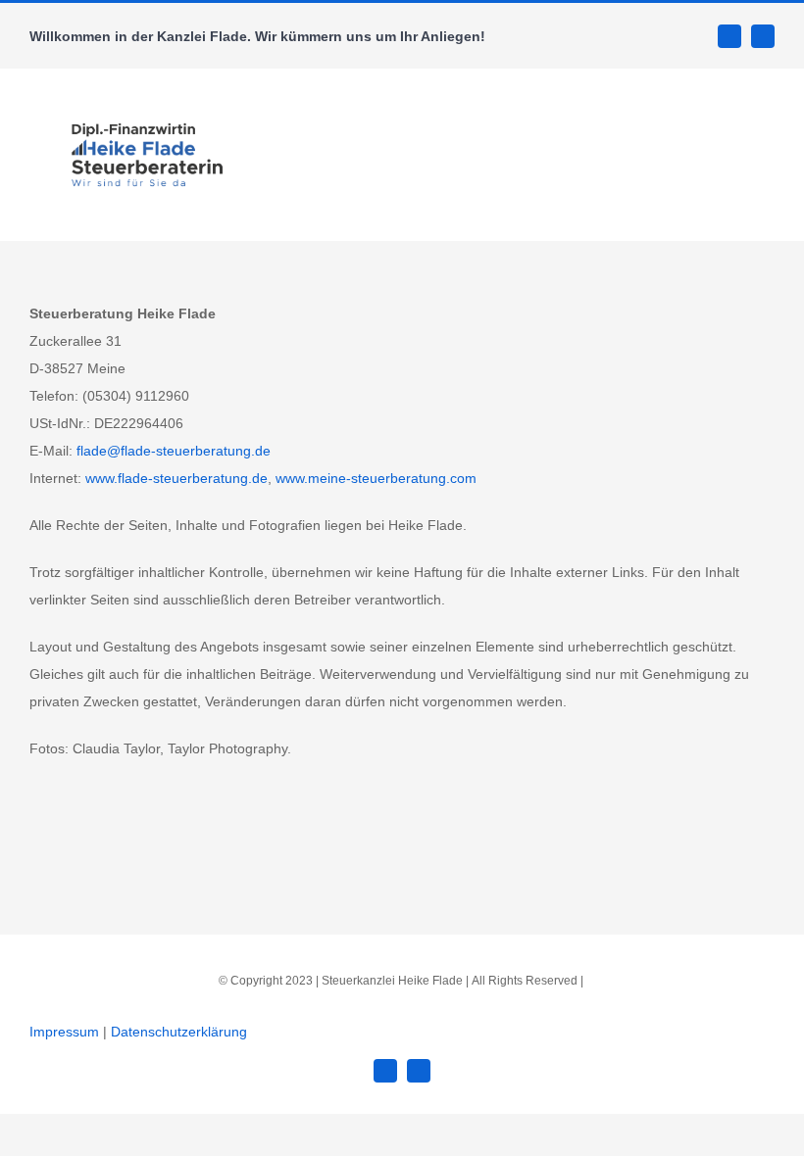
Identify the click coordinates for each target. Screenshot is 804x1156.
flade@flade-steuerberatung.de (173, 450)
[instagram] (763, 36)
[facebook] (729, 36)
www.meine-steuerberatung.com (376, 478)
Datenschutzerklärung (179, 1031)
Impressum (64, 1031)
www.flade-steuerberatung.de (176, 478)
